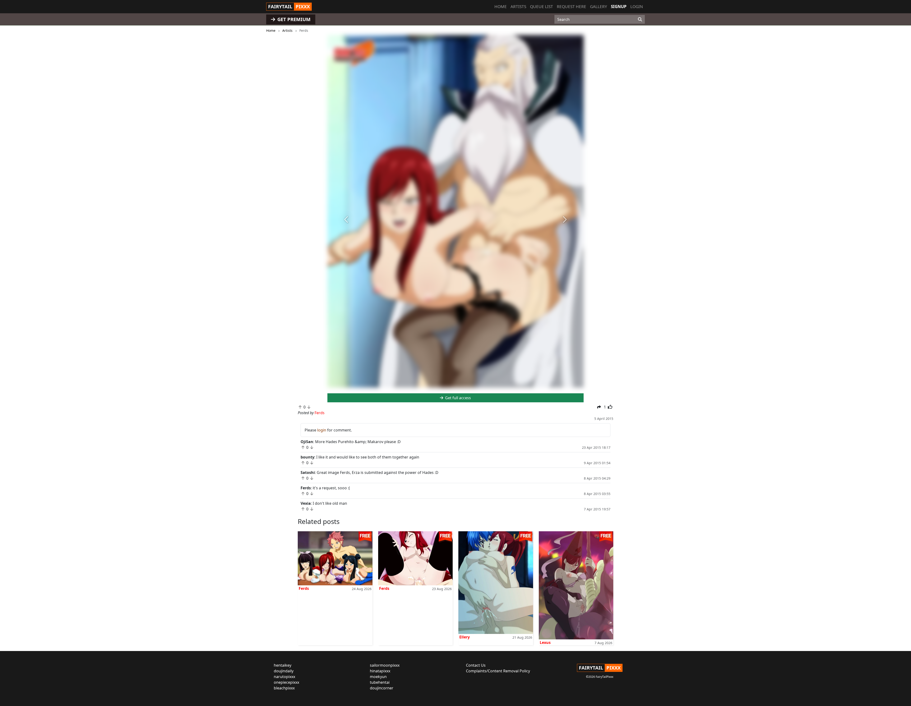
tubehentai (380, 682)
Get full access (457, 397)
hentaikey (282, 665)
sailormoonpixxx (385, 665)
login (321, 430)
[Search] (640, 19)
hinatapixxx (380, 671)
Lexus (545, 642)
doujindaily (283, 671)
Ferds (304, 588)
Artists (518, 6)
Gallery (598, 6)
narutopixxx (284, 676)
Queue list (541, 6)
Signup (619, 6)
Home (500, 6)
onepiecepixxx (286, 682)
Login (636, 6)
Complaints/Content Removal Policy (498, 671)
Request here (571, 6)
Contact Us (476, 665)
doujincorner (381, 688)
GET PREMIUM (293, 19)
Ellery (464, 637)
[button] (346, 219)
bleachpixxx (284, 688)
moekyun (378, 676)
